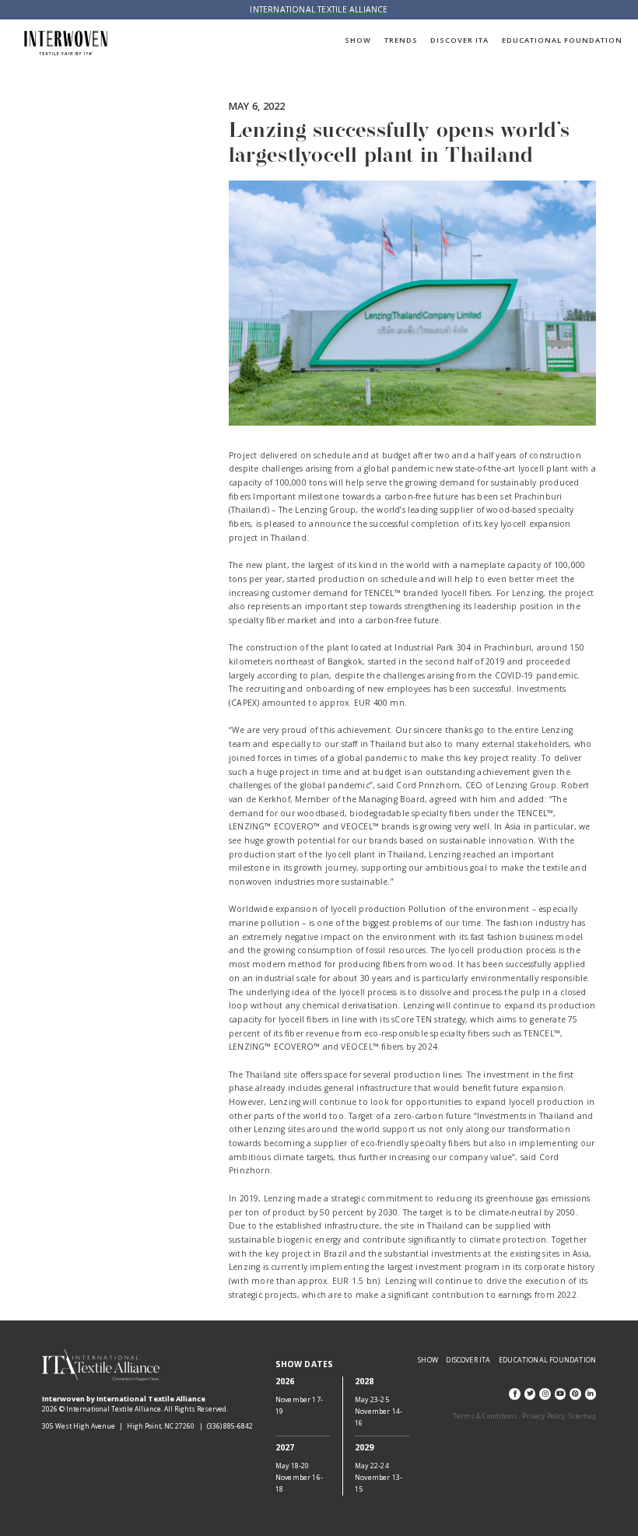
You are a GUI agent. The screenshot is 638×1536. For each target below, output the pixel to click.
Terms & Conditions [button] (485, 1416)
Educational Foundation (562, 40)
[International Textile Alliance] (66, 43)
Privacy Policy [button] (543, 1416)
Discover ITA (459, 40)
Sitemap (582, 1416)
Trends (401, 40)
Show (358, 40)
